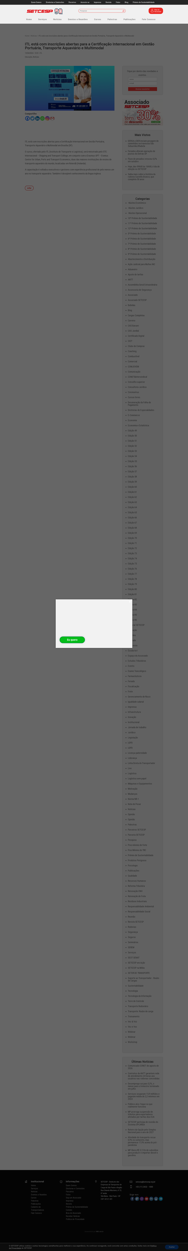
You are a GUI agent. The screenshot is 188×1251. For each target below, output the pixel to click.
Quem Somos (36, 2)
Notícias (57, 19)
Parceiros (72, 2)
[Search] (123, 11)
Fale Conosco (149, 19)
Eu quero (72, 639)
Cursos (97, 19)
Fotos (118, 2)
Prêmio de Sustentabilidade (143, 2)
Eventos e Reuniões (78, 19)
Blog (126, 2)
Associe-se (85, 2)
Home (29, 19)
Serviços (42, 19)
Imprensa (97, 2)
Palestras (112, 19)
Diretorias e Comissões (55, 2)
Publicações (130, 19)
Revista (108, 2)
